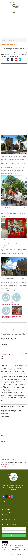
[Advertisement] (14, 26)
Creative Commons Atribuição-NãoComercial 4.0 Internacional (12, 547)
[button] (14, 12)
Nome (3, 435)
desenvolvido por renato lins (14, 554)
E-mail (3, 441)
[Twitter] (20, 59)
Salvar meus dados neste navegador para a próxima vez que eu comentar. (13, 455)
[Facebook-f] (3, 496)
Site (2, 447)
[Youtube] (16, 59)
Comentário (5, 416)
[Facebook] (8, 59)
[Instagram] (12, 59)
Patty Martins (4, 354)
